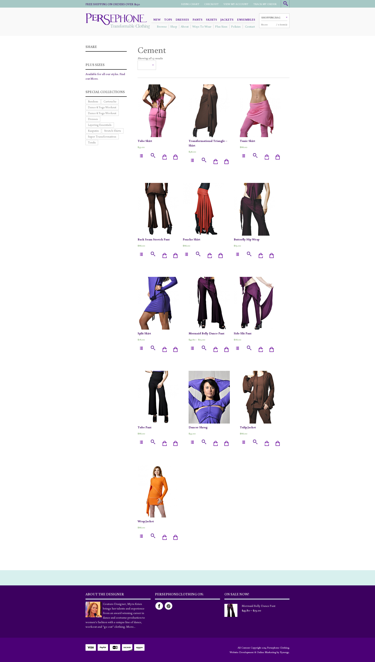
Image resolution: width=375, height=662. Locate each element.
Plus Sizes (221, 26)
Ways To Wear (201, 26)
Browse (162, 26)
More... (130, 627)
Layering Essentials (100, 125)
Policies (236, 26)
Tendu (92, 142)
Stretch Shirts (112, 131)
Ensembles (246, 19)
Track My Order (264, 4)
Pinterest (168, 606)
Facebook (159, 606)
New (157, 19)
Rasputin (93, 131)
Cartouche (110, 101)
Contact (250, 26)
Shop (173, 26)
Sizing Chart (190, 4)
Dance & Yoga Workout (102, 107)
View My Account (236, 4)
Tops (168, 19)
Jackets (227, 19)
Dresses (182, 19)
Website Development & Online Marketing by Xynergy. (259, 652)
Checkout (211, 4)
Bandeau (93, 101)
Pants (197, 19)
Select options (158, 157)
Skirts (211, 19)
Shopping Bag (270, 17)
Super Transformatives (102, 136)
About (185, 26)
